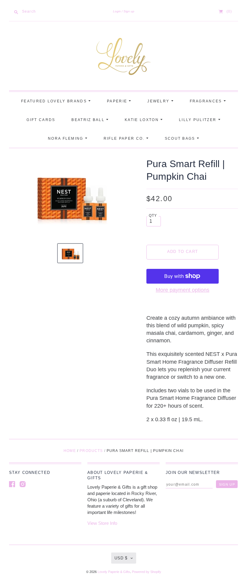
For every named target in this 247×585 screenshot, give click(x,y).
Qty (153, 215)
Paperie (118, 101)
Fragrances (207, 101)
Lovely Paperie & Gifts (114, 572)
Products (91, 451)
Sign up (129, 11)
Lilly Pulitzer (198, 120)
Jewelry (159, 101)
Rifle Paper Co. (125, 138)
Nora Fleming (66, 138)
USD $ (120, 558)
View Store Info (102, 523)
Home (70, 451)
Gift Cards (41, 120)
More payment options (182, 290)
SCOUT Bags (181, 138)
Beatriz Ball (88, 120)
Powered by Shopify (146, 572)
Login (117, 11)
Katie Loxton (142, 120)
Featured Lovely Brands (54, 101)
